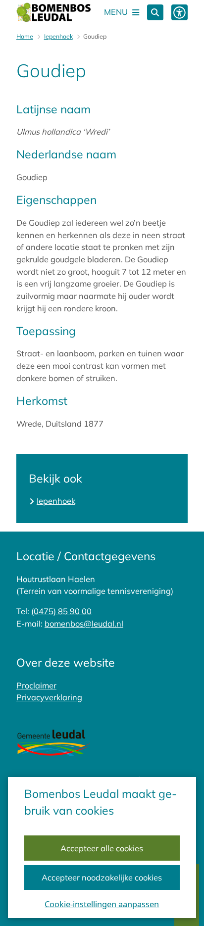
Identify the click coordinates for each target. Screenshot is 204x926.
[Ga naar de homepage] (53, 12)
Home (24, 36)
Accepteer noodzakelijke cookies (102, 877)
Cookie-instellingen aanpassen (102, 904)
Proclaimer (36, 685)
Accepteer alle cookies (101, 848)
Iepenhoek (58, 36)
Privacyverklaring (49, 697)
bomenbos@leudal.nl (84, 624)
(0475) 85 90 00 (61, 611)
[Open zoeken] (155, 12)
